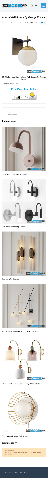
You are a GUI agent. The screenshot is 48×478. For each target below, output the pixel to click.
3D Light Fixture (29, 22)
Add (12, 113)
